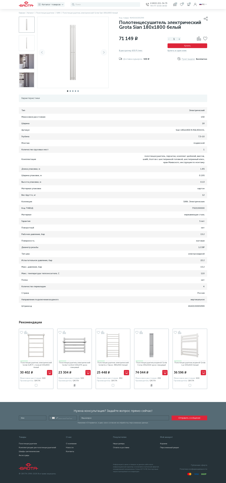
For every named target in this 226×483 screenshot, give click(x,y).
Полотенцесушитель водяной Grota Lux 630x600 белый (189, 363)
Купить (187, 45)
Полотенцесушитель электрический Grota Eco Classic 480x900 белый (113, 363)
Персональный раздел (169, 447)
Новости (70, 447)
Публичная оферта (199, 465)
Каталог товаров (51, 4)
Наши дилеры (119, 443)
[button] (104, 52)
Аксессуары (24, 455)
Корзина (163, 443)
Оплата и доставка (121, 447)
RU (203, 4)
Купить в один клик (177, 50)
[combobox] (52, 418)
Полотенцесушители (28, 443)
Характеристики (30, 98)
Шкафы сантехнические (29, 451)
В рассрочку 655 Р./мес (130, 50)
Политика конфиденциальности (193, 469)
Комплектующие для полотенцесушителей (37, 447)
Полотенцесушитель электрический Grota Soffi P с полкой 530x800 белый (36, 364)
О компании (71, 443)
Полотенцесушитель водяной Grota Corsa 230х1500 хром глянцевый (151, 363)
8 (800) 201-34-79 (158, 3)
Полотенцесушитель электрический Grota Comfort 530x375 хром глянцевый (74, 364)
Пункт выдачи (188, 59)
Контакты (70, 451)
